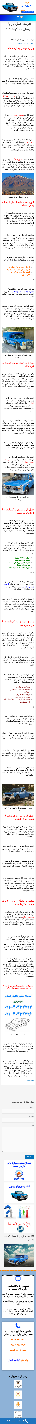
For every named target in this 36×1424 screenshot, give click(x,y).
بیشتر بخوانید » (30, 1080)
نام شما (32, 1107)
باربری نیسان (30, 43)
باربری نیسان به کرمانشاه (22, 40)
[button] (18, 17)
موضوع (32, 1125)
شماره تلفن (31, 1116)
